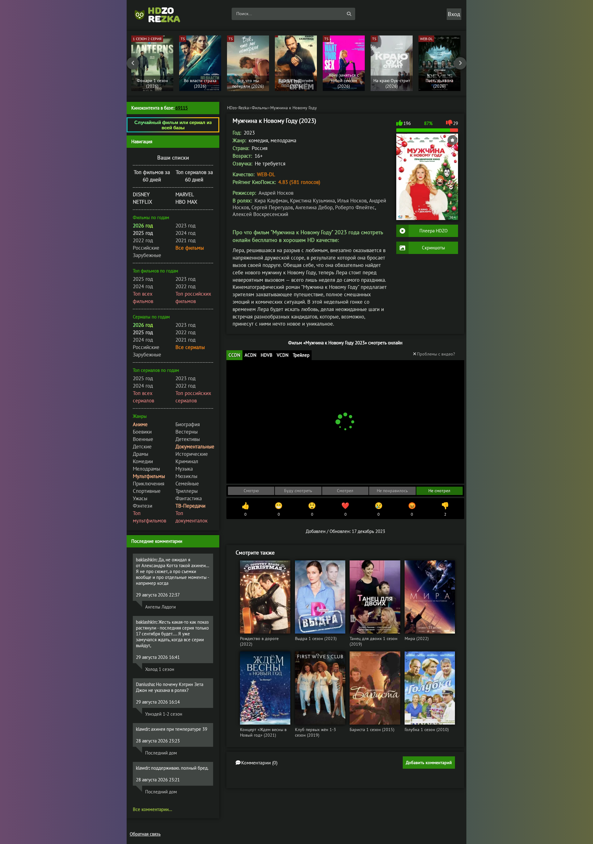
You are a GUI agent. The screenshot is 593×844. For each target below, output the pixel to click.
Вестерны (186, 431)
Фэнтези (142, 505)
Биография (187, 424)
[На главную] (161, 14)
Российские (146, 247)
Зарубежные (147, 255)
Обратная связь (145, 834)
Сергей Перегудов (272, 207)
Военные (143, 439)
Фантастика (188, 498)
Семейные (187, 483)
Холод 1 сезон (159, 669)
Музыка (184, 468)
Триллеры (186, 491)
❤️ (345, 509)
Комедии (143, 461)
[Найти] (349, 14)
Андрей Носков (276, 192)
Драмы (140, 454)
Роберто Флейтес (355, 207)
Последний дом (161, 753)
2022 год (143, 240)
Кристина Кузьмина (312, 200)
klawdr (142, 729)
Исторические (191, 454)
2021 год (185, 240)
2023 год (185, 225)
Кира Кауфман (271, 200)
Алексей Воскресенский (260, 214)
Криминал (186, 461)
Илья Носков (352, 200)
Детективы (187, 439)
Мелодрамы (146, 468)
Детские (142, 446)
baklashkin (146, 560)
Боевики (142, 431)
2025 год (143, 279)
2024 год (185, 233)
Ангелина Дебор (314, 207)
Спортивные (147, 491)
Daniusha (145, 684)
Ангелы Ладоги (160, 607)
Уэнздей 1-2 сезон (163, 714)
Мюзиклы (186, 476)
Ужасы (140, 498)
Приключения (148, 483)
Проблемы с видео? (436, 354)
